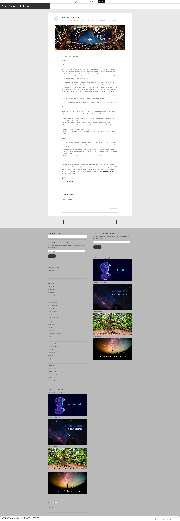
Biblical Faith (51, 277)
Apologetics (51, 270)
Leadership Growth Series (54, 333)
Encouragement (51, 305)
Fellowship (50, 314)
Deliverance (51, 289)
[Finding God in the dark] (67, 431)
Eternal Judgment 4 (72, 17)
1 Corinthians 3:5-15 (101, 20)
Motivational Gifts (52, 340)
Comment (113, 209)
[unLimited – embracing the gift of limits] (67, 404)
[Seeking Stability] (67, 458)
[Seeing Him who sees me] (67, 483)
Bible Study (112, 20)
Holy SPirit (50, 324)
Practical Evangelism (53, 346)
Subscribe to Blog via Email (58, 242)
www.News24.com (108, 171)
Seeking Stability (52, 446)
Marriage (50, 336)
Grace (64, 22)
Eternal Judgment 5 (123, 222)
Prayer (49, 349)
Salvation (50, 358)
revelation (50, 355)
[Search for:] (67, 236)
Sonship (50, 362)
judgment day (71, 22)
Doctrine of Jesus (52, 302)
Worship (50, 384)
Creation (50, 286)
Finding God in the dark (54, 417)
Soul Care (50, 365)
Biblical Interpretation (53, 280)
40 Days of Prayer (52, 267)
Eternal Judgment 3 (57, 222)
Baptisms (50, 273)
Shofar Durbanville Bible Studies (17, 6)
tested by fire (91, 22)
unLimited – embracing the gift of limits (58, 392)
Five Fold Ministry (52, 317)
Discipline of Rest (52, 295)
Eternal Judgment (82, 20)
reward (83, 22)
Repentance (51, 352)
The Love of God (52, 374)
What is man (51, 380)
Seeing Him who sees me (54, 471)
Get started (101, 1)
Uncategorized (51, 377)
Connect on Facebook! (56, 507)
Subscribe (51, 256)
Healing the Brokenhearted (54, 321)
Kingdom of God (52, 330)
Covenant (50, 283)
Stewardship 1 (51, 368)
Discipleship (51, 292)
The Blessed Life (52, 371)
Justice (49, 327)
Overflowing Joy (52, 343)
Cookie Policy (27, 518)
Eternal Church (51, 308)
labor (78, 22)
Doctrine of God (52, 299)
